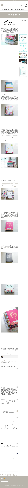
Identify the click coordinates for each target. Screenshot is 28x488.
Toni (5, 356)
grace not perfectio (11, 213)
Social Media (18, 9)
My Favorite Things (23, 9)
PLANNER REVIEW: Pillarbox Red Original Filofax (7, 474)
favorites (11, 360)
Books (3, 361)
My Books (15, 9)
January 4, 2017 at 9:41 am (5, 453)
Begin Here (5, 9)
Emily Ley (8, 216)
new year (13, 360)
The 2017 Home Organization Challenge (12, 475)
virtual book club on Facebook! (5, 247)
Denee (2, 386)
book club (3, 360)
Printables (11, 9)
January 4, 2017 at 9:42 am (5, 411)
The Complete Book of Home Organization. (7, 183)
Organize (12, 361)
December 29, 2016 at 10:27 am (3, 399)
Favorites (5, 361)
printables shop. (20, 0)
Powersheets (6, 131)
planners (16, 360)
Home (2, 9)
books (6, 360)
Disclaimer (19, 485)
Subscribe (26, 4)
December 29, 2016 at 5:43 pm (3, 417)
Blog (8, 9)
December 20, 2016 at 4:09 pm (3, 387)
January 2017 (8, 361)
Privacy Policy (23, 485)
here (12, 100)
